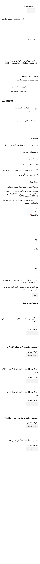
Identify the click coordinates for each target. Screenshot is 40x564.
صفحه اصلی (34, 495)
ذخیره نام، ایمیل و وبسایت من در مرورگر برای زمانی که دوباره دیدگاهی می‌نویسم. (20, 281)
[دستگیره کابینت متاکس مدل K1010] (25, 407)
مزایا (36, 239)
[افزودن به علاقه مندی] (24, 314)
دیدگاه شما (34, 215)
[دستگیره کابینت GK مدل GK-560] (22, 336)
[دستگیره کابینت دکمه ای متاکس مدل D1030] (22, 384)
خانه (23, 19)
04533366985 (18, 519)
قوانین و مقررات (33, 502)
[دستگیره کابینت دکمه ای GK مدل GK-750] (20, 360)
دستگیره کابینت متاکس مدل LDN (22, 440)
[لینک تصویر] (20, 460)
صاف (28, 111)
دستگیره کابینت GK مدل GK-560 (22, 347)
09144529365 (29, 524)
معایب (36, 249)
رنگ (36, 109)
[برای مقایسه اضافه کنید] (35, 314)
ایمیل (36, 268)
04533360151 (30, 519)
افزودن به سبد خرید (22, 120)
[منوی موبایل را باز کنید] (36, 2)
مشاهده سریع (30, 314)
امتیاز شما (34, 208)
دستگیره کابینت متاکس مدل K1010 (21, 418)
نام (36, 258)
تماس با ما (35, 499)
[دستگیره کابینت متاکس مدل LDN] (22, 430)
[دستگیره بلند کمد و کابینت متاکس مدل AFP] (20, 308)
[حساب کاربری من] (4, 2)
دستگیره (17, 19)
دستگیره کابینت (7, 19)
